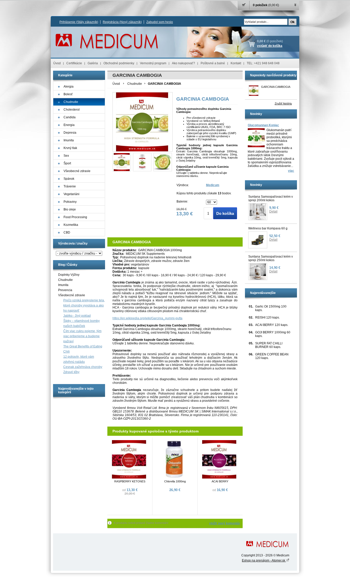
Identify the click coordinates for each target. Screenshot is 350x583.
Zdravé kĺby (71, 372)
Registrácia (122, 22)
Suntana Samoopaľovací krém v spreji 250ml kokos (270, 258)
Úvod (57, 63)
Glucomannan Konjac (263, 125)
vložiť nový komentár (224, 523)
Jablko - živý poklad (77, 315)
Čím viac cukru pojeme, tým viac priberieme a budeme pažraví (82, 336)
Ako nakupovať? (183, 63)
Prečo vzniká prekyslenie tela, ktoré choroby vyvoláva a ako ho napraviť (84, 305)
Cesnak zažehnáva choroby (82, 367)
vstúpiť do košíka (269, 46)
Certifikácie (74, 63)
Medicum (212, 185)
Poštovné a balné (213, 63)
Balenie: (182, 201)
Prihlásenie (78, 22)
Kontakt (236, 63)
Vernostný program (153, 63)
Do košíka (225, 213)
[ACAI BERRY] (219, 477)
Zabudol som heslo (159, 22)
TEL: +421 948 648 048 (263, 63)
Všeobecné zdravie (71, 295)
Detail (273, 211)
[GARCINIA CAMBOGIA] (121, 162)
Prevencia (65, 290)
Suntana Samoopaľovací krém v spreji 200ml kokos (270, 198)
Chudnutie (65, 280)
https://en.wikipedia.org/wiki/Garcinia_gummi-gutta (147, 318)
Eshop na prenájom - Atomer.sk (264, 560)
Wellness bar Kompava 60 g (267, 228)
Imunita (63, 285)
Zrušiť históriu (283, 103)
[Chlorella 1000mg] (174, 477)
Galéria (93, 63)
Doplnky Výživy (68, 275)
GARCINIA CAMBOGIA (275, 86)
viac (291, 171)
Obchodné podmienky (119, 63)
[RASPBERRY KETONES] (129, 477)
